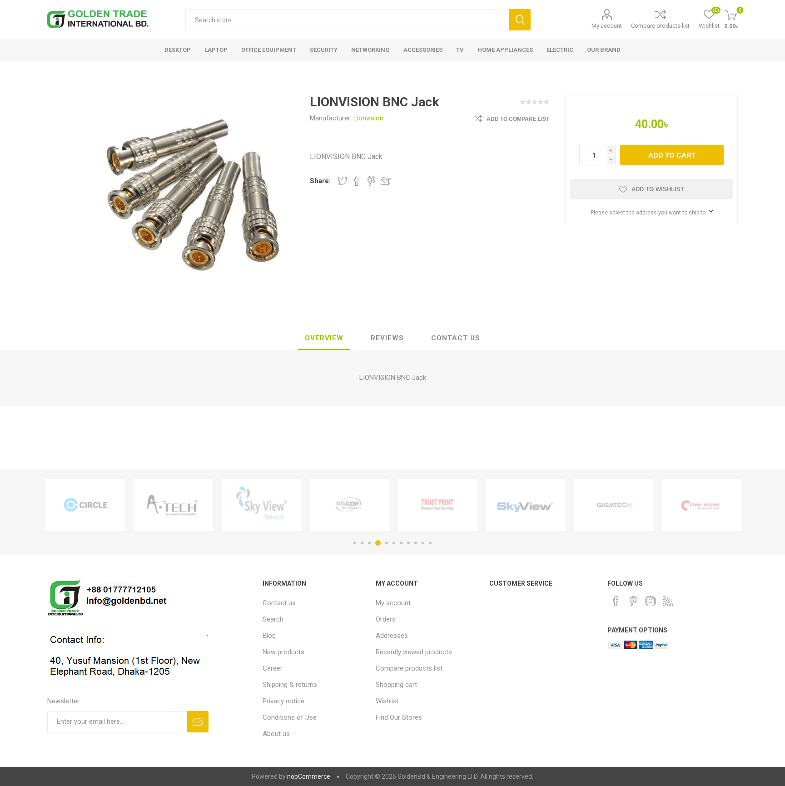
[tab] (324, 338)
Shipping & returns (290, 685)
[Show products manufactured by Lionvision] (701, 505)
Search (520, 19)
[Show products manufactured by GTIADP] (349, 505)
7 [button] (401, 543)
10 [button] (423, 543)
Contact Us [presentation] (455, 338)
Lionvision (368, 118)
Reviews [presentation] (387, 338)
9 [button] (415, 543)
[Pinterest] (633, 601)
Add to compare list (518, 119)
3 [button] (369, 543)
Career (273, 668)
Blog (269, 636)
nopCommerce (308, 776)
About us (276, 734)
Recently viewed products (414, 652)
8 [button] (408, 543)
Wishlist (387, 701)
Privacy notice (283, 701)
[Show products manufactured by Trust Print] (437, 505)
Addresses (392, 636)
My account (606, 25)
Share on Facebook (357, 181)
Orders (386, 619)
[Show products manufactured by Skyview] (525, 505)
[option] (85, 505)
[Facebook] (616, 601)
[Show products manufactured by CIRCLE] (84, 505)
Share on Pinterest (371, 181)
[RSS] (668, 601)
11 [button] (430, 543)
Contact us (279, 603)
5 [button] (386, 543)
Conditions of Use (290, 717)
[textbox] (347, 19)
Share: (320, 181)
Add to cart (672, 155)
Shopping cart (396, 685)
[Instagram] (650, 601)
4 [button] (378, 543)
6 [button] (393, 543)
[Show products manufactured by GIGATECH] (613, 505)
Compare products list (660, 25)
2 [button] (362, 543)
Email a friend (386, 181)
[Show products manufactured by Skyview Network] (261, 505)
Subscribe (198, 721)
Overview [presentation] (324, 338)
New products (283, 652)
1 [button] (354, 543)
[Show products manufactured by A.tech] (173, 505)
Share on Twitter (343, 181)
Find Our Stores (399, 717)
